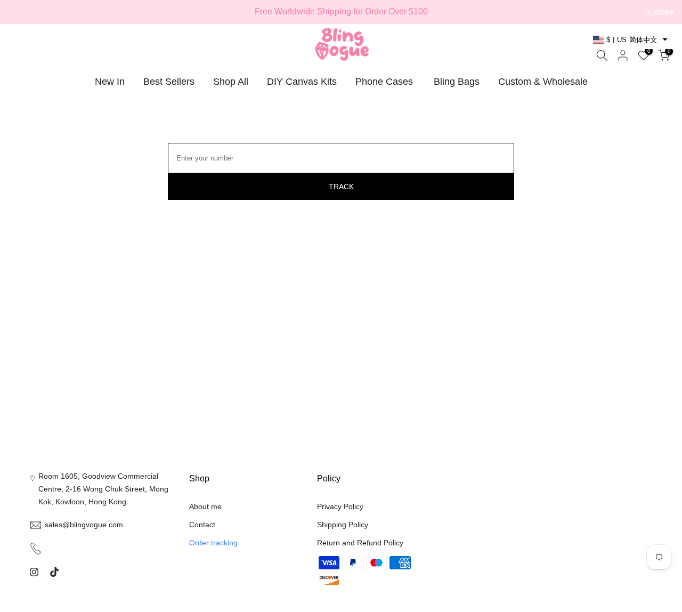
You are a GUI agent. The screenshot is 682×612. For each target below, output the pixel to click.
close (24, 12)
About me (205, 506)
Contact (202, 524)
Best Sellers (168, 81)
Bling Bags (457, 81)
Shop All (230, 81)
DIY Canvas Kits (302, 81)
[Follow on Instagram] (34, 572)
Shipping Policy (342, 524)
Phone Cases (384, 81)
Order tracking (213, 542)
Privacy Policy (340, 506)
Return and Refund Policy (360, 542)
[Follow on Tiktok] (54, 572)
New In (110, 81)
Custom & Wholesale (543, 81)
